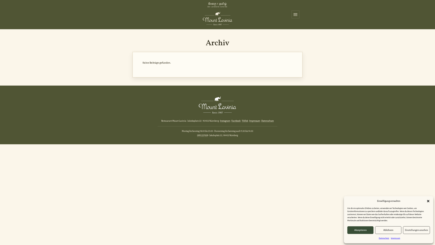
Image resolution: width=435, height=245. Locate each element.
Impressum (395, 238)
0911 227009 (202, 135)
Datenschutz (384, 238)
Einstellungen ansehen (416, 230)
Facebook (236, 121)
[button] (428, 201)
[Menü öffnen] (295, 14)
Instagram (225, 121)
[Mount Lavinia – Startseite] (217, 18)
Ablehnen (388, 230)
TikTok (245, 121)
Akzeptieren (360, 230)
